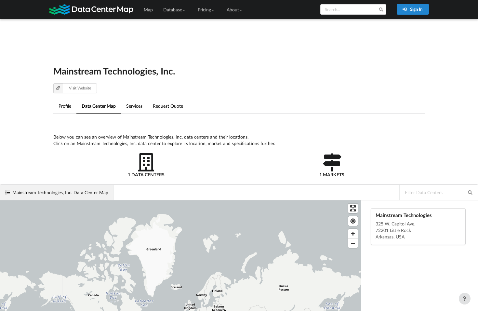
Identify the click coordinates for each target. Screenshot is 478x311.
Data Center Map (99, 106)
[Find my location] (353, 221)
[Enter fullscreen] (353, 208)
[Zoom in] (353, 233)
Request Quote (168, 106)
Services (134, 106)
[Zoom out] (353, 243)
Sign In (415, 9)
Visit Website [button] (80, 88)
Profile (65, 106)
